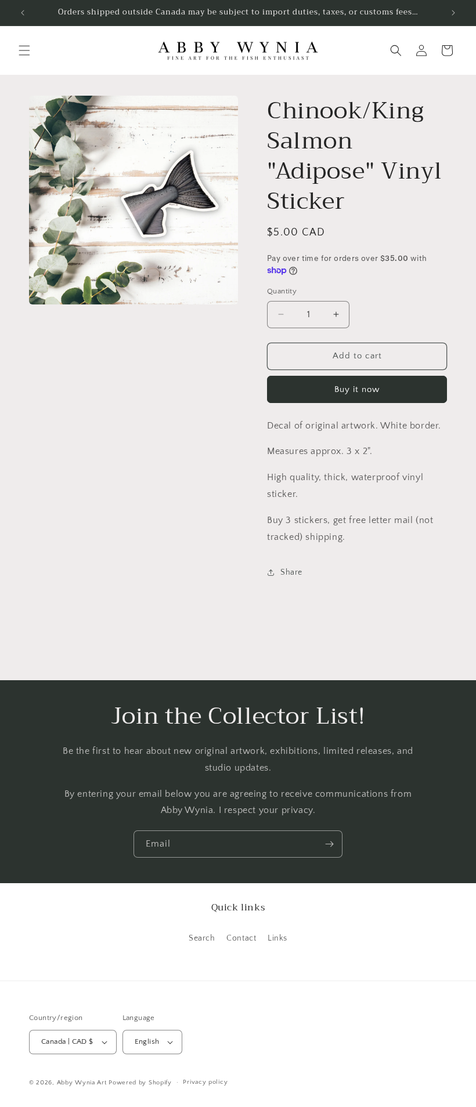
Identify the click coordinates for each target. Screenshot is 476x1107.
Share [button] (291, 572)
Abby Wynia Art (82, 1082)
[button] (24, 50)
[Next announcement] (453, 13)
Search (202, 938)
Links (277, 938)
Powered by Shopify (140, 1082)
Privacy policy (205, 1082)
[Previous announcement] (22, 13)
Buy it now (357, 389)
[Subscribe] (329, 844)
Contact (241, 938)
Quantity (282, 291)
